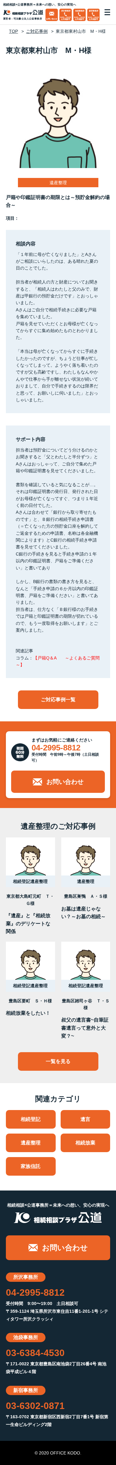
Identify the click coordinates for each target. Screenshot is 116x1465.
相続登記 (31, 1119)
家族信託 (31, 1166)
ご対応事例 (37, 31)
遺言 (85, 1119)
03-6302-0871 (35, 1406)
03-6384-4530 (35, 1353)
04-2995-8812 (56, 748)
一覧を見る (58, 1061)
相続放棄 (85, 1142)
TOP (13, 31)
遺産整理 (31, 1142)
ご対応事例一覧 (58, 699)
